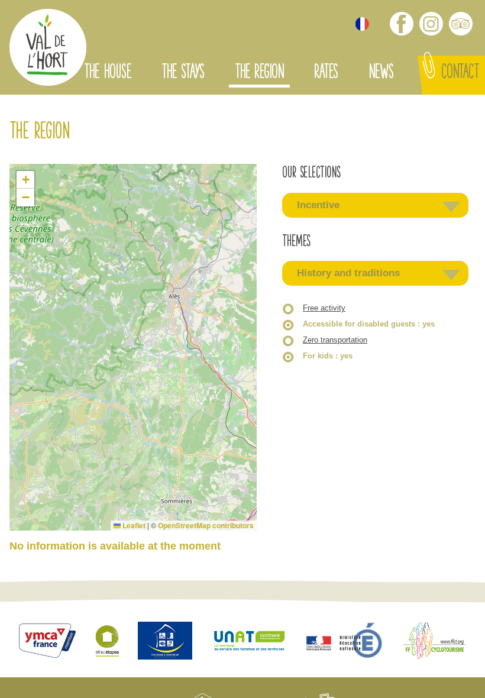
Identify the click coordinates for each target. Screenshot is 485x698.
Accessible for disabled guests (369, 323)
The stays (182, 73)
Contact (460, 73)
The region (259, 73)
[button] (25, 180)
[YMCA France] (47, 642)
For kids (328, 355)
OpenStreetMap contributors (206, 525)
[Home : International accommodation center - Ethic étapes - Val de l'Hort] (47, 49)
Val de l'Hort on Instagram (431, 23)
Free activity (324, 307)
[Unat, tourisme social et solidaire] (249, 642)
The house (107, 73)
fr (362, 24)
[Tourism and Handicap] (165, 642)
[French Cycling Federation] (434, 642)
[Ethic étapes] (107, 642)
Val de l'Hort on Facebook (401, 23)
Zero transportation (335, 339)
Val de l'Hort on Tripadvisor (461, 23)
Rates (326, 73)
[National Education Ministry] (345, 642)
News (380, 73)
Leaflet (133, 525)
